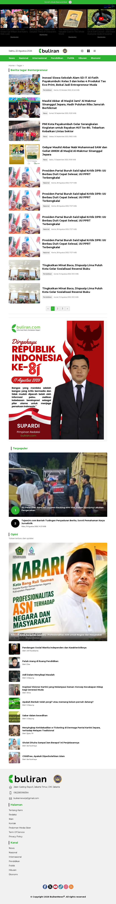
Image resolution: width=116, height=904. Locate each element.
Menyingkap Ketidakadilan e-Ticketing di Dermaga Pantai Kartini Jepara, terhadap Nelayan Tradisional (61, 729)
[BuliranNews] (53, 50)
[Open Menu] (88, 51)
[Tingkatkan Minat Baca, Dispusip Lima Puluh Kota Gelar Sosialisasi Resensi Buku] (24, 270)
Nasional (46, 183)
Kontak (12, 823)
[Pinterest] (55, 886)
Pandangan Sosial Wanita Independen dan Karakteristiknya (54, 647)
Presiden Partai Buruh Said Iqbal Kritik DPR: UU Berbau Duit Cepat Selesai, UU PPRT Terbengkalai (74, 174)
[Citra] (14, 662)
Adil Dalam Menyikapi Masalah (38, 675)
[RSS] (71, 886)
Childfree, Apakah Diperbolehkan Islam (43, 756)
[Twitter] (50, 886)
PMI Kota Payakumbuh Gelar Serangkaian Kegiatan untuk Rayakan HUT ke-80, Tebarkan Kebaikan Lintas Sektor (73, 128)
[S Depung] (14, 676)
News (45, 113)
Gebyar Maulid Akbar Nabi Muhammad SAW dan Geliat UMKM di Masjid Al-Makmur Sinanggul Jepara (74, 151)
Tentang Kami (16, 810)
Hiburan (12, 870)
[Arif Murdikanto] (14, 649)
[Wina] (14, 689)
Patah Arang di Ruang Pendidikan (40, 661)
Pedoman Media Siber (20, 828)
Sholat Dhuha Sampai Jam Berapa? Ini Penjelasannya (50, 742)
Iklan (11, 819)
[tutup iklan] (70, 2)
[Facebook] (45, 886)
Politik (12, 865)
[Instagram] (66, 886)
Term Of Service (17, 832)
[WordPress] (60, 886)
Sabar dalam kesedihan (35, 715)
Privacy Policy (15, 836)
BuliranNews (56, 897)
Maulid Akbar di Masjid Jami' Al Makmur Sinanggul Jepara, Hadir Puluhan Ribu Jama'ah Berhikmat (73, 104)
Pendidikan (47, 90)
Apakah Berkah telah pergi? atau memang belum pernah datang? (58, 702)
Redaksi (13, 814)
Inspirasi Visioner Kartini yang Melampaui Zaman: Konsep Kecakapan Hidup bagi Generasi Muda (62, 688)
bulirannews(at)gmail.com (26, 798)
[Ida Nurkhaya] (14, 744)
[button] (82, 51)
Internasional (15, 857)
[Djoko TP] (14, 730)
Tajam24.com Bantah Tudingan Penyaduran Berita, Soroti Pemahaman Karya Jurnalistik (63, 522)
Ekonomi (13, 874)
